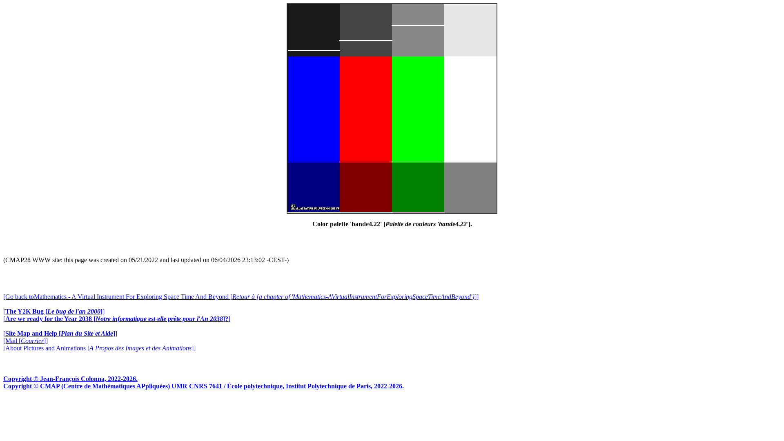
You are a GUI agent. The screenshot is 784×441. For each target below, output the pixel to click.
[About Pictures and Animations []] (99, 348)
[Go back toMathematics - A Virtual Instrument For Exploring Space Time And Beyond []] (241, 296)
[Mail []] (25, 340)
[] (54, 311)
